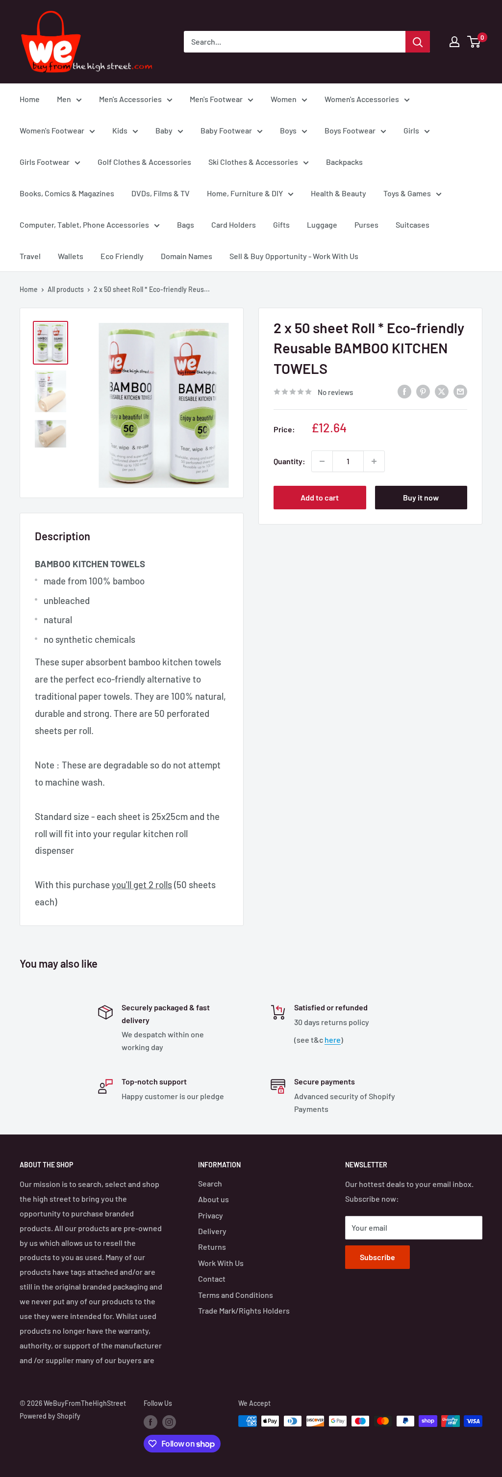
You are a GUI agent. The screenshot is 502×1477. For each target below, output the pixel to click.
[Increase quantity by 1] (374, 461)
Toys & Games (407, 193)
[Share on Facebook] (404, 390)
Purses (366, 224)
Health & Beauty (338, 193)
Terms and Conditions (235, 1294)
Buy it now (421, 497)
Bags (185, 224)
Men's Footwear (216, 99)
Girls (411, 130)
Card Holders (233, 224)
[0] (474, 42)
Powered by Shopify (50, 1416)
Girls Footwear (45, 161)
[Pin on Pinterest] (423, 390)
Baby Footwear (226, 130)
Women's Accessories (362, 99)
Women (284, 99)
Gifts (281, 224)
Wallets (70, 256)
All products (66, 289)
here (333, 1039)
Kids (119, 130)
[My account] (454, 41)
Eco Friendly (122, 256)
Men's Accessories (130, 99)
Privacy (210, 1215)
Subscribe (377, 1257)
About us (213, 1199)
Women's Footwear (52, 130)
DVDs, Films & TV (160, 193)
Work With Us (221, 1262)
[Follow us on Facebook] (150, 1422)
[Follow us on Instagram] (169, 1422)
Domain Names (186, 256)
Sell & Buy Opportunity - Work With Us (293, 256)
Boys (288, 130)
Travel (30, 256)
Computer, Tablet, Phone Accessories (84, 224)
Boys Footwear (350, 130)
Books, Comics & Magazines (67, 193)
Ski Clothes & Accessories (253, 161)
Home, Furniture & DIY (245, 193)
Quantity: (289, 461)
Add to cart (320, 497)
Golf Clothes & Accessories (144, 161)
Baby (164, 130)
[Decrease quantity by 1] (322, 461)
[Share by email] (460, 390)
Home (30, 99)
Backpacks (344, 161)
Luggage (322, 224)
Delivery (212, 1231)
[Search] (417, 42)
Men (64, 99)
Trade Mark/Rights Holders (244, 1310)
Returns (212, 1246)
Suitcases (412, 224)
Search (210, 1183)
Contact (212, 1278)
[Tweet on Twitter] (442, 390)
